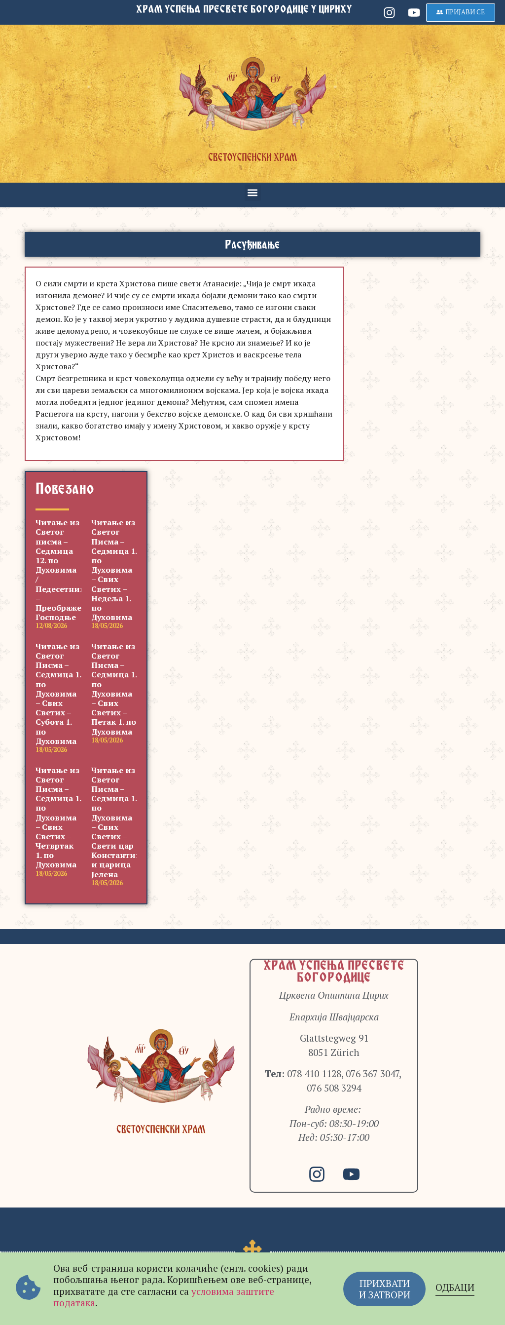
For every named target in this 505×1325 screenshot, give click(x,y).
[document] (252, 662)
